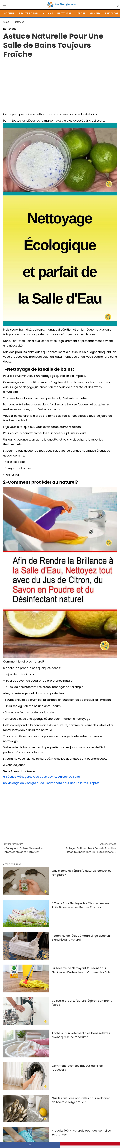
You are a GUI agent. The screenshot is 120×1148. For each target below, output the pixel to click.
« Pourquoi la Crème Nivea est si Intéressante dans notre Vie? (23, 850)
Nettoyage (64, 13)
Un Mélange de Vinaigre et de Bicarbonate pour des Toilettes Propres (51, 783)
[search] (118, 5)
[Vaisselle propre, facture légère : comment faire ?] (26, 1011)
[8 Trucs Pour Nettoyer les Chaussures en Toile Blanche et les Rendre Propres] (26, 913)
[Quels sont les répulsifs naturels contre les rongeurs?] (26, 881)
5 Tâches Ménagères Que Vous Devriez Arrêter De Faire (41, 777)
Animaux (95, 13)
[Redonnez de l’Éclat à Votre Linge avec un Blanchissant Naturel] (26, 946)
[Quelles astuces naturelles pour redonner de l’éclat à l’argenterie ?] (26, 1108)
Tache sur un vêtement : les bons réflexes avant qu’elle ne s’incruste (81, 1035)
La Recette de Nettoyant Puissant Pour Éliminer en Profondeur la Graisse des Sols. (81, 970)
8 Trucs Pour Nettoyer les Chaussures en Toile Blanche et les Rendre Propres (80, 905)
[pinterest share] (90, 1143)
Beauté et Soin (29, 13)
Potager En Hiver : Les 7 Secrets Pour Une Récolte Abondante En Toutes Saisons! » (91, 850)
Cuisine (48, 13)
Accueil (9, 13)
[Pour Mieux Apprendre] (61, 4)
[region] (60, 84)
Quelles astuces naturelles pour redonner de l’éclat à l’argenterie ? (81, 1100)
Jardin (80, 13)
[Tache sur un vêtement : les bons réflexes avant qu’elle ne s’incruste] (26, 1043)
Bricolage (111, 13)
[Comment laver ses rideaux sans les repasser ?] (26, 1076)
